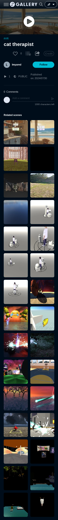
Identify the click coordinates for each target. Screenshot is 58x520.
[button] (41, 4)
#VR (6, 38)
